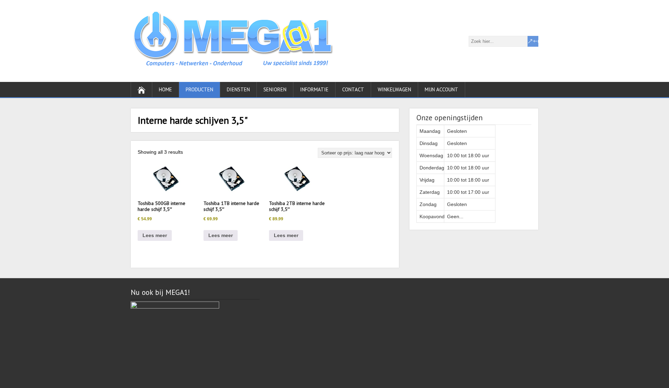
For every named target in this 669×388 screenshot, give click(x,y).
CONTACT (353, 89)
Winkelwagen (394, 89)
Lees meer (155, 235)
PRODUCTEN (199, 89)
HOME (165, 89)
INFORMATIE (314, 89)
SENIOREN (274, 89)
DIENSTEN (238, 89)
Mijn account (441, 89)
